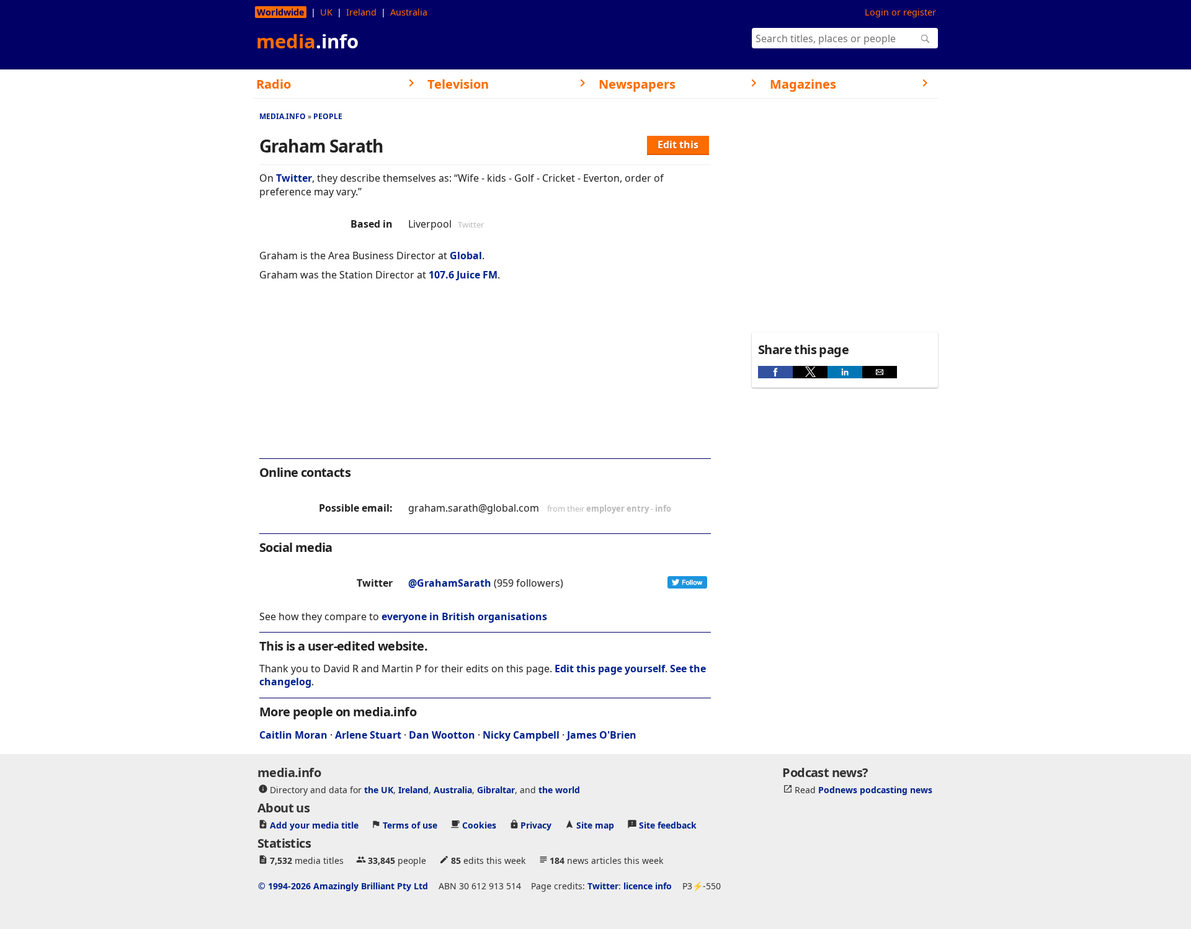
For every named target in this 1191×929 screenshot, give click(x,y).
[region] (485, 378)
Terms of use (410, 825)
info (663, 508)
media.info (282, 116)
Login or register (900, 12)
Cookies (479, 825)
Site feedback (668, 825)
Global (466, 255)
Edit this (678, 144)
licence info (647, 886)
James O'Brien (601, 735)
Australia (408, 12)
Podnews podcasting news (875, 790)
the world (559, 790)
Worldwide (281, 12)
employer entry (617, 508)
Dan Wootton (442, 735)
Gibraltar (496, 790)
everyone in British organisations (464, 616)
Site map (595, 825)
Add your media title (314, 825)
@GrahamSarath (449, 583)
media (307, 41)
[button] (775, 372)
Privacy (535, 825)
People (327, 116)
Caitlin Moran (293, 735)
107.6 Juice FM (463, 275)
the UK (378, 790)
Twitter (294, 178)
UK (326, 12)
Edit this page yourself (610, 668)
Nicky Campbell (521, 735)
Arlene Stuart (368, 735)
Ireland (361, 12)
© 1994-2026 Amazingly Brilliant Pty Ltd (343, 886)
